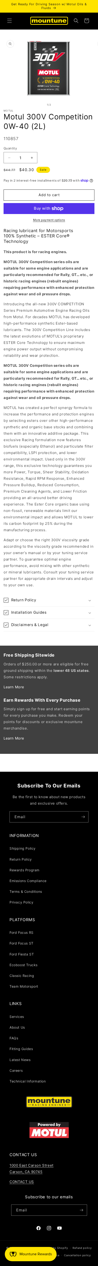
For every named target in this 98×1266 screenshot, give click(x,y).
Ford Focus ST (22, 943)
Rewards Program (24, 870)
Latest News (20, 1060)
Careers (16, 1070)
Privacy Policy (21, 902)
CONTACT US (22, 1181)
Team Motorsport (24, 986)
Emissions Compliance (28, 881)
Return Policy (21, 859)
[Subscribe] (83, 816)
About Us (17, 1027)
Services (17, 1017)
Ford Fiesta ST (22, 954)
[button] (9, 20)
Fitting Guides (21, 1049)
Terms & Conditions (26, 891)
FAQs (14, 1038)
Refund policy (82, 1248)
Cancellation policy (77, 1255)
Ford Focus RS (22, 932)
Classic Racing (22, 976)
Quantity (10, 148)
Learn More (14, 687)
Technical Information (28, 1081)
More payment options (49, 220)
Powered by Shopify (54, 1248)
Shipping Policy (23, 848)
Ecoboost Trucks (24, 965)
